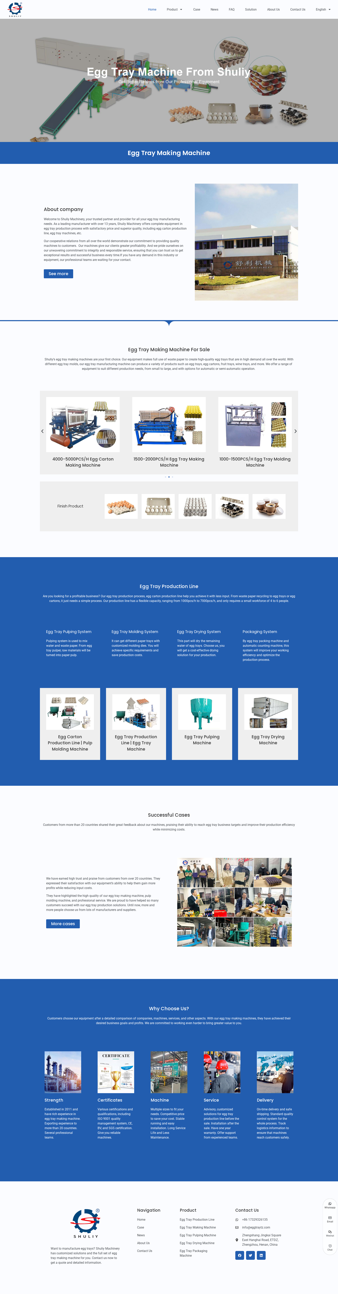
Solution (251, 9)
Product (172, 9)
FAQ (232, 9)
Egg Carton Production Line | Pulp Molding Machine (70, 743)
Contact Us (297, 9)
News (214, 9)
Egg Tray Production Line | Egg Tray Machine (136, 743)
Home (152, 9)
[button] (42, 431)
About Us (273, 9)
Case (196, 9)
